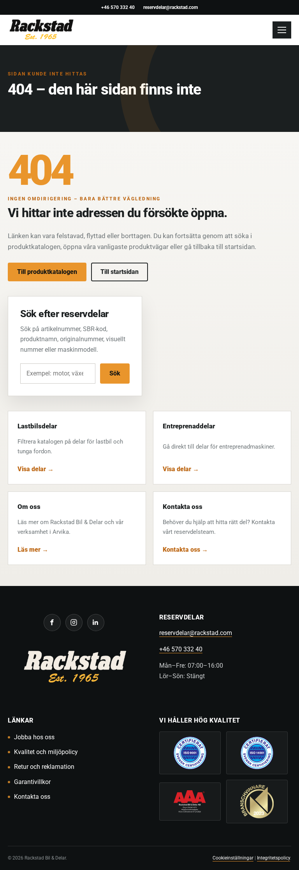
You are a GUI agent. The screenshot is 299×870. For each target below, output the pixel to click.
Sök (114, 373)
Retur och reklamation (44, 766)
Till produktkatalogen (47, 271)
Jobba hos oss (34, 737)
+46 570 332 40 (118, 7)
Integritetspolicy (273, 858)
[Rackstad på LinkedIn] (95, 622)
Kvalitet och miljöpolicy (46, 752)
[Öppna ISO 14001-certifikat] (257, 752)
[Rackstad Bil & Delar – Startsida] (74, 668)
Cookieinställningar (233, 858)
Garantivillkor (32, 782)
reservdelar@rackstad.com (170, 7)
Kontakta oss (32, 796)
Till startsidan (119, 271)
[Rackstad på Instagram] (74, 622)
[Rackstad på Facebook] (52, 622)
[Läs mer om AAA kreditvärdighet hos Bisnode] (190, 801)
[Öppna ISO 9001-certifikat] (190, 752)
